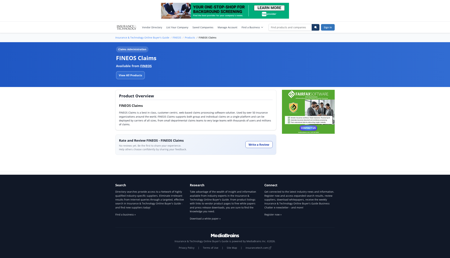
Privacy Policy (186, 247)
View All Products (130, 75)
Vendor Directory (152, 27)
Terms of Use (210, 247)
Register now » (273, 214)
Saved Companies (202, 27)
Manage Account (227, 27)
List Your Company (177, 27)
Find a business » (125, 214)
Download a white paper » (205, 218)
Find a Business (251, 27)
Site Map (232, 247)
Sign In (328, 27)
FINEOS (177, 37)
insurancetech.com (257, 247)
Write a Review (259, 145)
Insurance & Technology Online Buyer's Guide (142, 37)
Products (190, 37)
